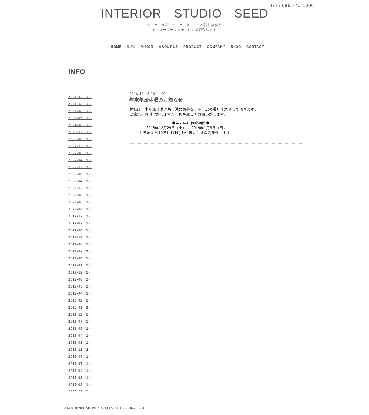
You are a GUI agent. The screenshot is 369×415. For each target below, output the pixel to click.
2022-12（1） (80, 146)
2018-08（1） (80, 244)
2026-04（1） (80, 97)
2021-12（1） (80, 167)
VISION (147, 47)
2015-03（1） (80, 378)
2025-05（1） (80, 118)
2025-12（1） (80, 104)
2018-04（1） (80, 258)
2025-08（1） (80, 111)
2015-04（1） (80, 371)
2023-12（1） (80, 132)
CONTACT (255, 47)
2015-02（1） (80, 385)
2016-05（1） (80, 328)
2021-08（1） (80, 174)
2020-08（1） (80, 195)
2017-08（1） (80, 279)
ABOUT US (168, 47)
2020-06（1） (80, 202)
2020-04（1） (80, 209)
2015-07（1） (80, 364)
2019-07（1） (80, 223)
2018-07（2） (80, 251)
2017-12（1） (80, 272)
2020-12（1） (80, 188)
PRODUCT (192, 47)
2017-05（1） (80, 286)
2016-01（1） (80, 343)
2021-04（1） (80, 181)
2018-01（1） (80, 265)
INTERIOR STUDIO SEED (185, 13)
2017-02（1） (80, 300)
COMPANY (216, 47)
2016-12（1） (80, 314)
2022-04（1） (80, 160)
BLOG (236, 47)
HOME (116, 47)
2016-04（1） (80, 336)
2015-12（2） (80, 350)
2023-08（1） (80, 139)
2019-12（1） (80, 216)
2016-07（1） (80, 321)
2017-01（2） (80, 307)
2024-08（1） (80, 125)
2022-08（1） (80, 153)
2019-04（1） (80, 230)
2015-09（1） (80, 357)
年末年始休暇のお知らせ (156, 99)
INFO (131, 47)
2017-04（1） (80, 293)
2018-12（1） (80, 237)
